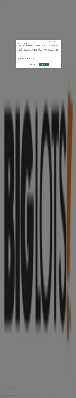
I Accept (43, 64)
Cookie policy (41, 51)
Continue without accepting (54, 41)
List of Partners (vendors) (23, 59)
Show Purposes (32, 64)
